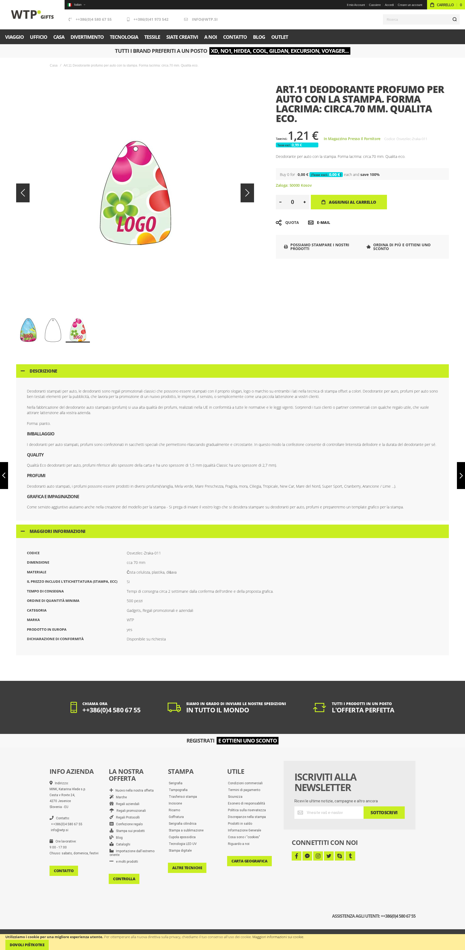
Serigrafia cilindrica (182, 824)
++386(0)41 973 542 (150, 19)
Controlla (124, 878)
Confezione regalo (128, 824)
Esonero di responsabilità (246, 803)
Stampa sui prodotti (129, 831)
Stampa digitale (180, 850)
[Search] (454, 19)
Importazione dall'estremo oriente (132, 853)
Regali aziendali (126, 804)
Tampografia (178, 790)
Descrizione (43, 371)
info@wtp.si (205, 19)
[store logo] (32, 15)
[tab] (232, 371)
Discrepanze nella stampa (247, 817)
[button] (76, 4)
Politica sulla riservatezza (247, 810)
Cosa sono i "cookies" (244, 837)
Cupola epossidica (182, 837)
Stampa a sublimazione (186, 830)
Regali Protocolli (127, 817)
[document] (232, 942)
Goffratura (176, 817)
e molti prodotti (126, 862)
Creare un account (410, 4)
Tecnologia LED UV (183, 844)
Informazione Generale (244, 830)
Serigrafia (175, 783)
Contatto (64, 870)
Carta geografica (249, 861)
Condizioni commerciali (245, 783)
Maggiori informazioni (58, 531)
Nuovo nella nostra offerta (133, 790)
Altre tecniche (187, 867)
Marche (120, 797)
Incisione (175, 803)
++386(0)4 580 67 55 (94, 19)
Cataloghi (122, 844)
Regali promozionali (130, 811)
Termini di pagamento (244, 790)
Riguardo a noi (238, 844)
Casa (54, 65)
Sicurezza (235, 797)
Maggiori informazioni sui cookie (277, 936)
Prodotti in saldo (240, 824)
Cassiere (375, 4)
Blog (118, 838)
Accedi (389, 4)
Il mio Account (356, 4)
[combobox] (421, 19)
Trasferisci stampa (183, 797)
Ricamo (174, 810)
